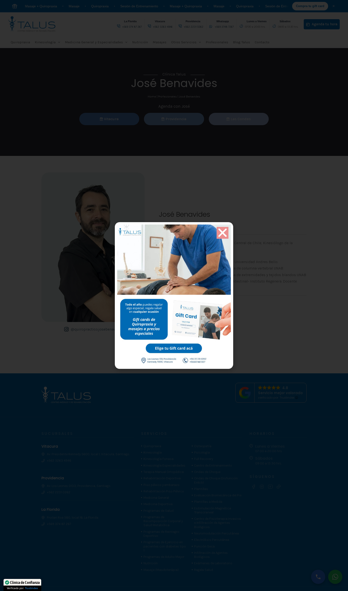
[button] (222, 233)
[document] (174, 295)
